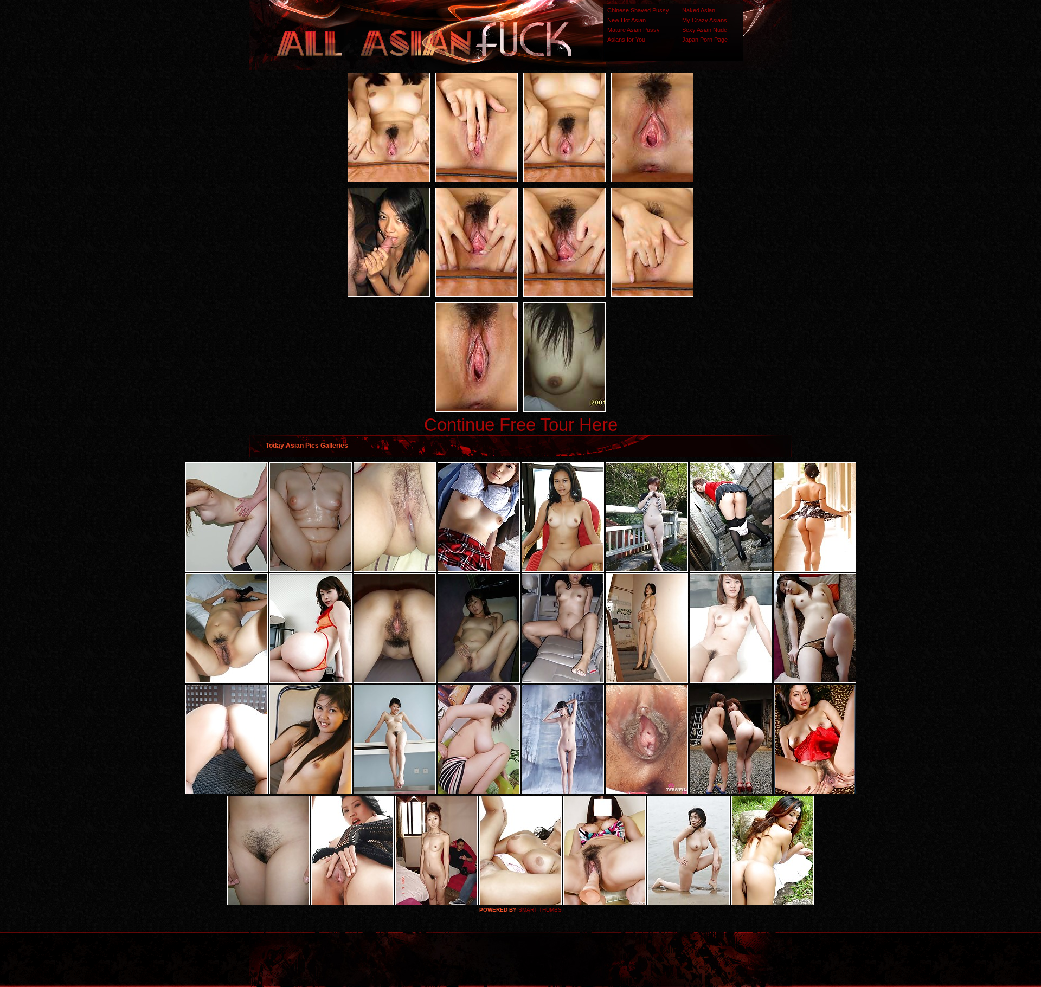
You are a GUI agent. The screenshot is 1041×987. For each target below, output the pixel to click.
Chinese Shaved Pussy (638, 10)
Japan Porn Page (705, 39)
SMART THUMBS (540, 910)
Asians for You (626, 39)
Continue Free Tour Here (521, 425)
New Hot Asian (626, 20)
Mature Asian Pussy (633, 30)
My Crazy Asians (704, 20)
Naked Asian (698, 10)
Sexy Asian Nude (704, 30)
